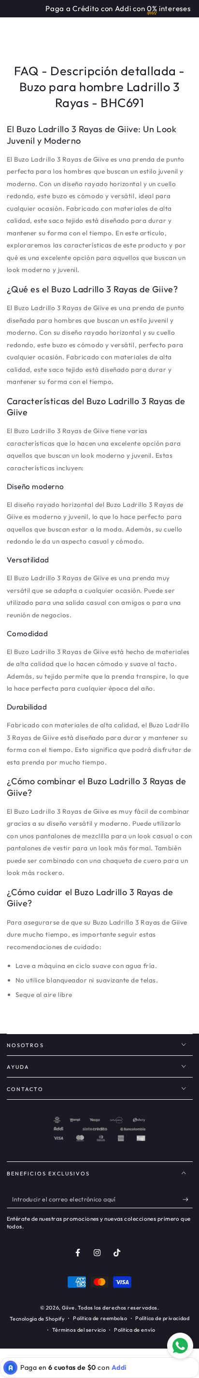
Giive (68, 1307)
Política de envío (134, 1329)
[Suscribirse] (188, 1199)
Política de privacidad (162, 1318)
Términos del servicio (79, 1329)
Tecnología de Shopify (37, 1318)
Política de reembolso (100, 1318)
